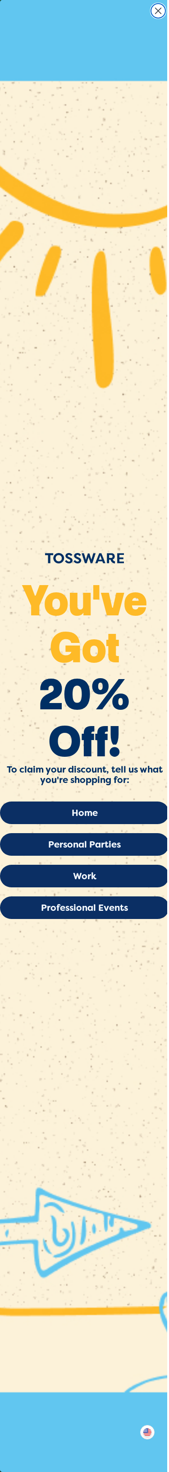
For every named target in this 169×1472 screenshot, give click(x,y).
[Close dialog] (158, 11)
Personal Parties (84, 844)
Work (84, 876)
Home (85, 813)
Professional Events (84, 908)
